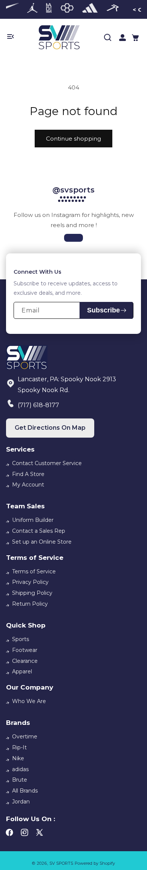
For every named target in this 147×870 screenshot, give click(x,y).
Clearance (25, 661)
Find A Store (28, 474)
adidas (20, 769)
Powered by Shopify (95, 863)
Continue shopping (73, 138)
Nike (18, 758)
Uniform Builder (33, 520)
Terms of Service (34, 571)
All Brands (25, 790)
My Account (28, 484)
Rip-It (19, 747)
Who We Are (29, 701)
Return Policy (30, 603)
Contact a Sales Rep (38, 530)
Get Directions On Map (50, 427)
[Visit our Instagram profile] (73, 238)
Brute (19, 779)
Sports (20, 639)
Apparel (22, 671)
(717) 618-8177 (38, 405)
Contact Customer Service (47, 463)
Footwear (24, 650)
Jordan (21, 801)
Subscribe (103, 310)
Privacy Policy (30, 582)
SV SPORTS (61, 863)
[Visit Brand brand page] (32, 9)
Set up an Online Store (42, 541)
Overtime (24, 736)
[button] (135, 37)
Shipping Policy (32, 593)
